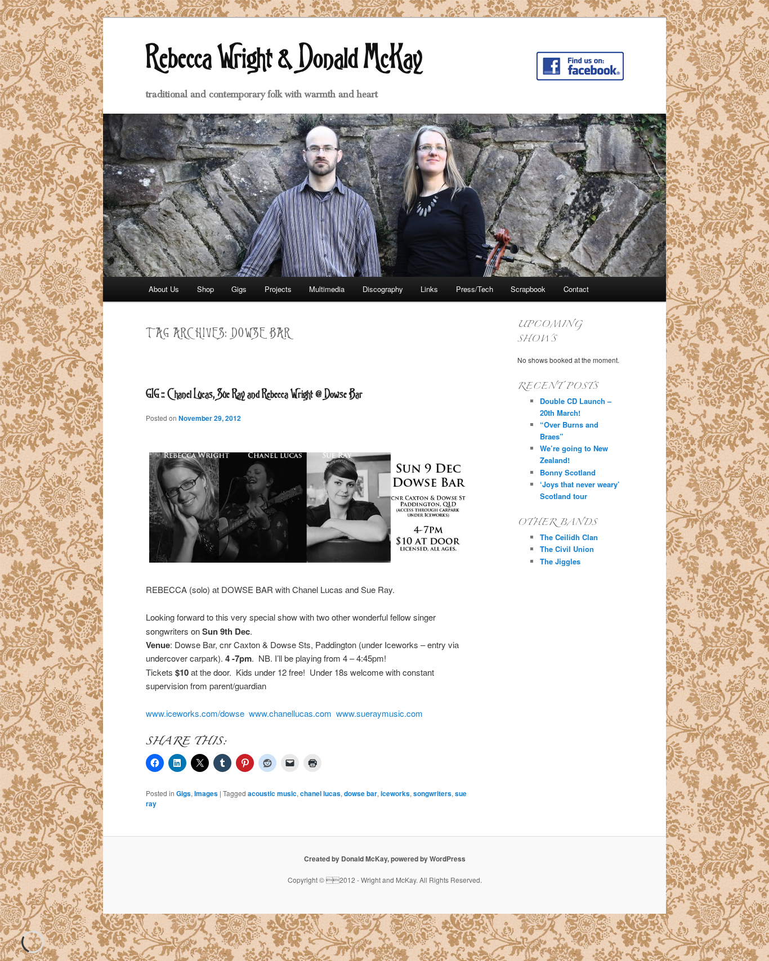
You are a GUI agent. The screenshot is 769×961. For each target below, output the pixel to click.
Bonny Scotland (568, 472)
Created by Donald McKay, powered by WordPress (385, 859)
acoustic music (272, 793)
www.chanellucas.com (290, 713)
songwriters (432, 793)
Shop (205, 289)
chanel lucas (320, 793)
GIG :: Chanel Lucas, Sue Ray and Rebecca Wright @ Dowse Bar (254, 393)
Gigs (239, 289)
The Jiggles (560, 561)
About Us (164, 289)
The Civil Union (567, 549)
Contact (576, 289)
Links (429, 289)
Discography (383, 289)
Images (206, 793)
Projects (278, 289)
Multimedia (327, 289)
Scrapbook (528, 289)
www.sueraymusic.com (379, 713)
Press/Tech (474, 289)
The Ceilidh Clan (569, 537)
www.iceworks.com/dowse (195, 713)
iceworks (395, 793)
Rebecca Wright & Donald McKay (284, 56)
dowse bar (360, 793)
